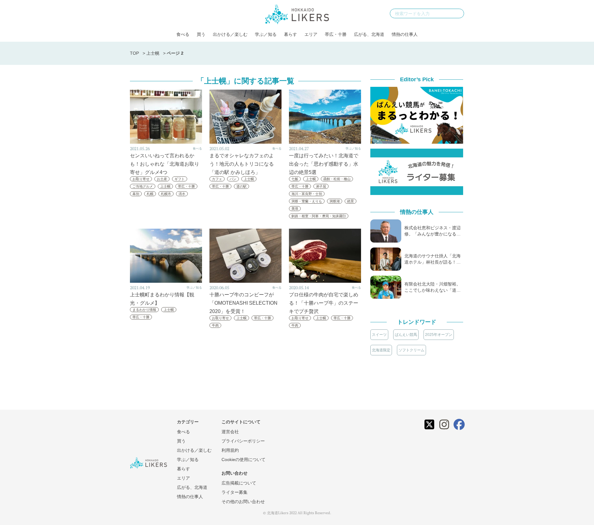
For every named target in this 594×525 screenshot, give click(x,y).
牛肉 (215, 325)
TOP (134, 53)
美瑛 (294, 208)
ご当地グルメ (142, 186)
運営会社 (230, 431)
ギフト (179, 179)
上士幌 (152, 53)
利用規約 (230, 450)
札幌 (150, 194)
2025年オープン (438, 334)
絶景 (350, 201)
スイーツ (379, 334)
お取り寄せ (140, 179)
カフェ (217, 179)
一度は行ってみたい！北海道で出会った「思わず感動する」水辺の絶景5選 (323, 164)
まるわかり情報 (144, 309)
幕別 (135, 194)
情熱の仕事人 (405, 34)
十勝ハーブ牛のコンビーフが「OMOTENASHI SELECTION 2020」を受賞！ (243, 303)
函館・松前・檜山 (337, 179)
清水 (182, 194)
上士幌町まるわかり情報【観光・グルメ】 (162, 299)
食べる (182, 34)
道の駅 (241, 186)
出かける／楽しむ (230, 34)
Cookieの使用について (243, 459)
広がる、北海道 (369, 34)
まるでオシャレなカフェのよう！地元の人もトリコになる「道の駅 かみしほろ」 (241, 164)
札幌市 (166, 194)
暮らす (290, 34)
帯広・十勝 (335, 34)
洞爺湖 (334, 201)
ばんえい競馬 (406, 334)
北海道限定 (381, 350)
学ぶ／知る (266, 34)
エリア (310, 34)
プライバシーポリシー (243, 440)
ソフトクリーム (411, 350)
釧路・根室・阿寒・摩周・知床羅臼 (318, 216)
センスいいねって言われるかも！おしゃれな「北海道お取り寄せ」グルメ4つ (164, 164)
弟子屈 (321, 186)
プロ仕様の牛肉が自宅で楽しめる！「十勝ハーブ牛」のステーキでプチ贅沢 (323, 303)
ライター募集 (235, 492)
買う (201, 34)
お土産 (162, 179)
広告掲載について (239, 483)
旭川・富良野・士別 (306, 194)
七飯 (294, 179)
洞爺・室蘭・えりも (306, 201)
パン (233, 179)
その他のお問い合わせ (243, 501)
